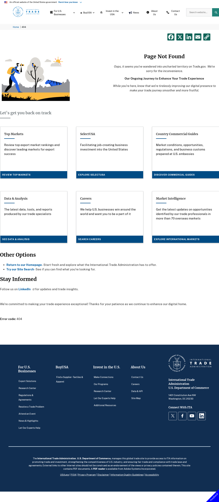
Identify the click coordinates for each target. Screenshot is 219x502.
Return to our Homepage (24, 265)
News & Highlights (28, 420)
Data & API (137, 391)
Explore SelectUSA (91, 174)
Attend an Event (27, 413)
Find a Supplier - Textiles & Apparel (69, 379)
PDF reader (99, 468)
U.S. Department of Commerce (94, 458)
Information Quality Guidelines (127, 474)
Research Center (27, 388)
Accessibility (152, 474)
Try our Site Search (20, 269)
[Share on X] (179, 36)
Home (16, 27)
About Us (138, 367)
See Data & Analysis (16, 239)
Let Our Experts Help (29, 427)
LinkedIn (24, 289)
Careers (135, 384)
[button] (62, 12)
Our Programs (101, 384)
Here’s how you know (68, 2)
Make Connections (103, 377)
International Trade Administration (56, 458)
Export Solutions (27, 381)
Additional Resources (105, 405)
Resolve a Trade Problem (31, 406)
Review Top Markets (16, 174)
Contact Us (137, 377)
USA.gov (64, 474)
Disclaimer (103, 474)
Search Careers (89, 239)
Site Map (136, 398)
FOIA (73, 474)
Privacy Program (87, 474)
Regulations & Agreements (26, 397)
